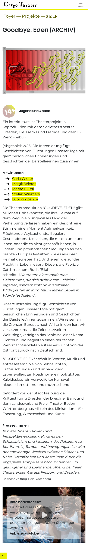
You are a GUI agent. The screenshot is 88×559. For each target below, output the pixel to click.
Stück (51, 16)
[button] (81, 4)
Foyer (9, 16)
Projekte (31, 16)
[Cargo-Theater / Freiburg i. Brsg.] (20, 5)
